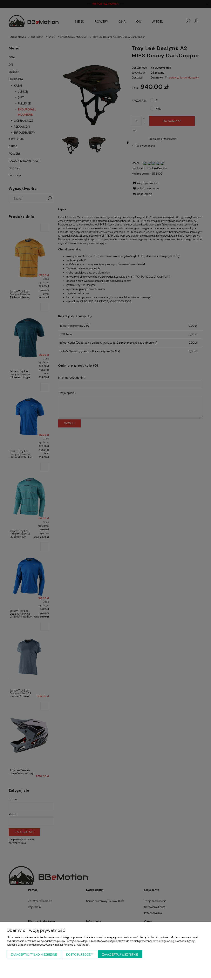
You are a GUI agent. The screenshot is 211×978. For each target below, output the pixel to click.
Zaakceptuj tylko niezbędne (34, 954)
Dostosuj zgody (79, 954)
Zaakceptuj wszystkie (120, 954)
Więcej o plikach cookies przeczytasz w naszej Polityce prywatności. (48, 944)
